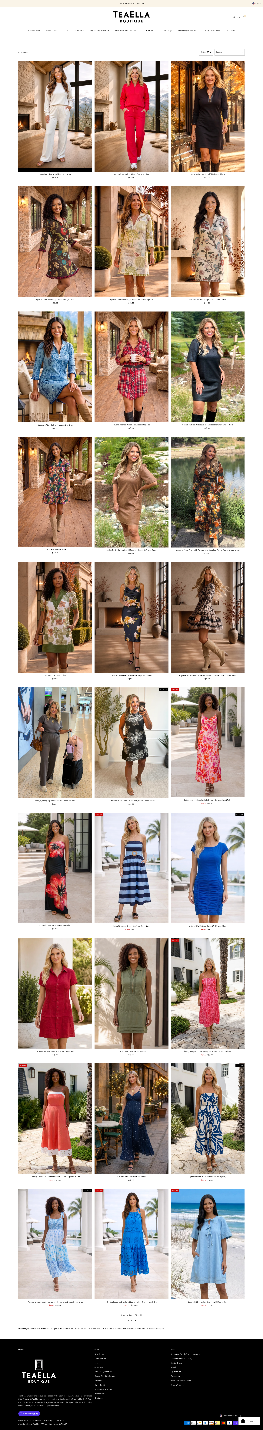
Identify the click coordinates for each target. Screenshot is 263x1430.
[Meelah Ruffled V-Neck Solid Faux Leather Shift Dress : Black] (208, 366)
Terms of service (35, 1421)
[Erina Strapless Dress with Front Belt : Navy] (131, 868)
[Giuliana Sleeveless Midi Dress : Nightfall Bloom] (131, 617)
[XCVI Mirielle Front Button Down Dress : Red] (55, 993)
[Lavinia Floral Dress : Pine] (55, 492)
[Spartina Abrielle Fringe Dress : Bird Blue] (55, 366)
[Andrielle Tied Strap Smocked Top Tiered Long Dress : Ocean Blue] (55, 1244)
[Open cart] (243, 17)
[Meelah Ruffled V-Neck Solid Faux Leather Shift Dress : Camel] (131, 492)
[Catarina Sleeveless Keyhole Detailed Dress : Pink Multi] (208, 742)
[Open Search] (234, 17)
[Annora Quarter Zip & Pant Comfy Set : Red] (131, 116)
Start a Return (176, 1363)
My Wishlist (176, 1372)
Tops (66, 31)
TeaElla (36, 1424)
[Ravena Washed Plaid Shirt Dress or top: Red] (131, 366)
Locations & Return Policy (181, 1359)
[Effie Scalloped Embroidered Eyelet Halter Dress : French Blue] (131, 1244)
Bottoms (150, 31)
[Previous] (69, 3)
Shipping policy (59, 1421)
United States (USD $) (232, 1416)
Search (173, 1367)
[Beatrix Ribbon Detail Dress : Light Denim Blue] (208, 1244)
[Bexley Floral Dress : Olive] (55, 617)
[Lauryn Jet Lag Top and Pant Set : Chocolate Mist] (55, 742)
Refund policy (23, 1421)
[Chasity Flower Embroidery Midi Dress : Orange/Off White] (55, 1118)
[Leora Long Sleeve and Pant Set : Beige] (55, 116)
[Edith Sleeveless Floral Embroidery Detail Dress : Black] (131, 742)
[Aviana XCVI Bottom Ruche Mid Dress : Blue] (208, 868)
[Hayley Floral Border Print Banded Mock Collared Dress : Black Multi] (208, 617)
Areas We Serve (177, 1385)
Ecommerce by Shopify (58, 1424)
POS (42, 1424)
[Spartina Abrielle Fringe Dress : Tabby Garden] (55, 241)
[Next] (194, 3)
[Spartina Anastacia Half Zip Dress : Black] (208, 116)
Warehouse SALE (212, 31)
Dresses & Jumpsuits (99, 31)
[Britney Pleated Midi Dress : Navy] (131, 1118)
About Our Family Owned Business (185, 1354)
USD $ (257, 3)
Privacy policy (47, 1421)
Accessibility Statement (181, 1381)
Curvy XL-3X (167, 31)
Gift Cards (231, 31)
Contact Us (175, 1376)
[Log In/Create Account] (238, 17)
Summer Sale (52, 31)
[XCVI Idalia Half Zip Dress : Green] (131, 993)
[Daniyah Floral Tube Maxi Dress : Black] (55, 868)
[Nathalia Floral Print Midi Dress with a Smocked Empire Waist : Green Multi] (208, 492)
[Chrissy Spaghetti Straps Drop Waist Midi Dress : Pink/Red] (208, 993)
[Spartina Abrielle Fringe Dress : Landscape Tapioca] (131, 241)
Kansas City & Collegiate (126, 31)
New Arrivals (34, 31)
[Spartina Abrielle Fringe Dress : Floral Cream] (208, 241)
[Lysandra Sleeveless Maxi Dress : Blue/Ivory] (208, 1118)
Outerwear (79, 31)
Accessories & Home (187, 31)
